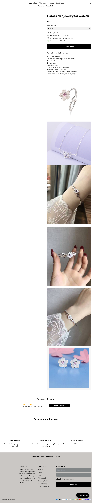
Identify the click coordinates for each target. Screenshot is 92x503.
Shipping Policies (43, 481)
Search (40, 469)
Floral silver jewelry (53, 53)
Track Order (50, 6)
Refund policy (42, 484)
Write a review (59, 406)
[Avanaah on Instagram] (59, 456)
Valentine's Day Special (47, 3)
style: (51, 25)
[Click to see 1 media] (4, 290)
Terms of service (43, 487)
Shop (35, 3)
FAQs (39, 475)
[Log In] (87, 4)
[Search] (88, 4)
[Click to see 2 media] (12, 290)
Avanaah (12, 499)
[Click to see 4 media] (27, 290)
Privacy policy (42, 478)
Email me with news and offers (66, 479)
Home (30, 3)
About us (41, 6)
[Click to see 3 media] (19, 290)
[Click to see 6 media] (42, 290)
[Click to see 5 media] (34, 290)
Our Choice (60, 3)
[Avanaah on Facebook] (56, 456)
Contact (40, 472)
